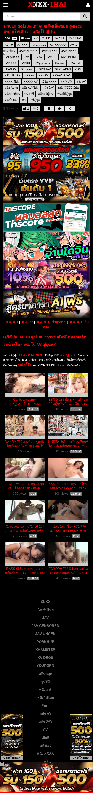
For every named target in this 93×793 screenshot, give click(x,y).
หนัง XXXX (45, 753)
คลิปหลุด (45, 673)
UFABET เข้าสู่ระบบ (50, 322)
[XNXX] (47, 4)
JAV (10, 38)
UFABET (11, 322)
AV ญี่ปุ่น (10, 50)
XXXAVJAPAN (30, 355)
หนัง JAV (45, 721)
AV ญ (73, 44)
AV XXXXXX (58, 44)
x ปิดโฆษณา (11, 758)
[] (85, 16)
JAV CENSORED (45, 626)
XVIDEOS (45, 658)
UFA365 (27, 322)
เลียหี (45, 737)
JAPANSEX (68, 50)
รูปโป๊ (45, 681)
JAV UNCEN (45, 634)
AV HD (46, 38)
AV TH (9, 44)
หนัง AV (45, 713)
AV (36, 38)
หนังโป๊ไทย (45, 697)
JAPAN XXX (49, 50)
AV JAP (59, 38)
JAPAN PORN (28, 50)
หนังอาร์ (45, 689)
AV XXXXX (39, 44)
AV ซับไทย (45, 610)
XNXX (45, 602)
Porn (46, 705)
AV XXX (22, 44)
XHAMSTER (45, 650)
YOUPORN (45, 666)
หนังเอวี (45, 745)
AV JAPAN (75, 38)
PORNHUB (46, 642)
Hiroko (25, 38)
